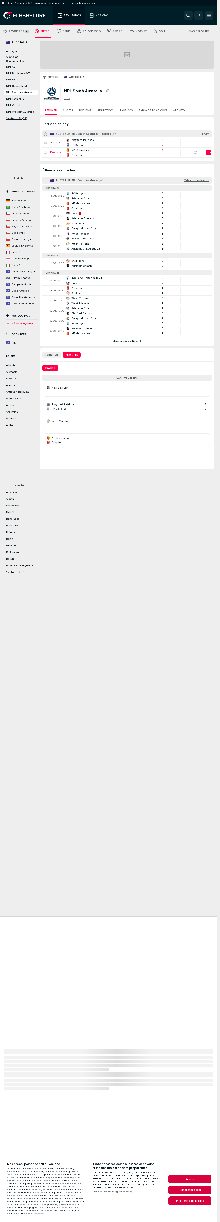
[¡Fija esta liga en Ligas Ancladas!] (107, 90)
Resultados (105, 110)
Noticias (85, 110)
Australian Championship (15, 59)
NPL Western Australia (20, 112)
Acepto (189, 1179)
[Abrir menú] (209, 15)
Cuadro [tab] (50, 367)
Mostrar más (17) (16, 118)
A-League (12, 51)
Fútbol (53, 77)
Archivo (179, 110)
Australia (76, 77)
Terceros (39, 1213)
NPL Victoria (13, 105)
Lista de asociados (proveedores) (113, 1191)
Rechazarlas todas (190, 1189)
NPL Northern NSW (18, 73)
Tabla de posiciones (153, 110)
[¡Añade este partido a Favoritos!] (45, 142)
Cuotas (68, 110)
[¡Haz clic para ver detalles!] (127, 142)
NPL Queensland (16, 86)
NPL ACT (11, 66)
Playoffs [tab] (71, 354)
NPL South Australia (19, 92)
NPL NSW (12, 79)
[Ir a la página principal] (27, 15)
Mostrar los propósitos (190, 1200)
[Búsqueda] (188, 15)
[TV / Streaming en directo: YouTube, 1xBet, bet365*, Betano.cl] (195, 152)
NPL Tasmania (15, 99)
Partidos (126, 110)
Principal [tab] (51, 354)
